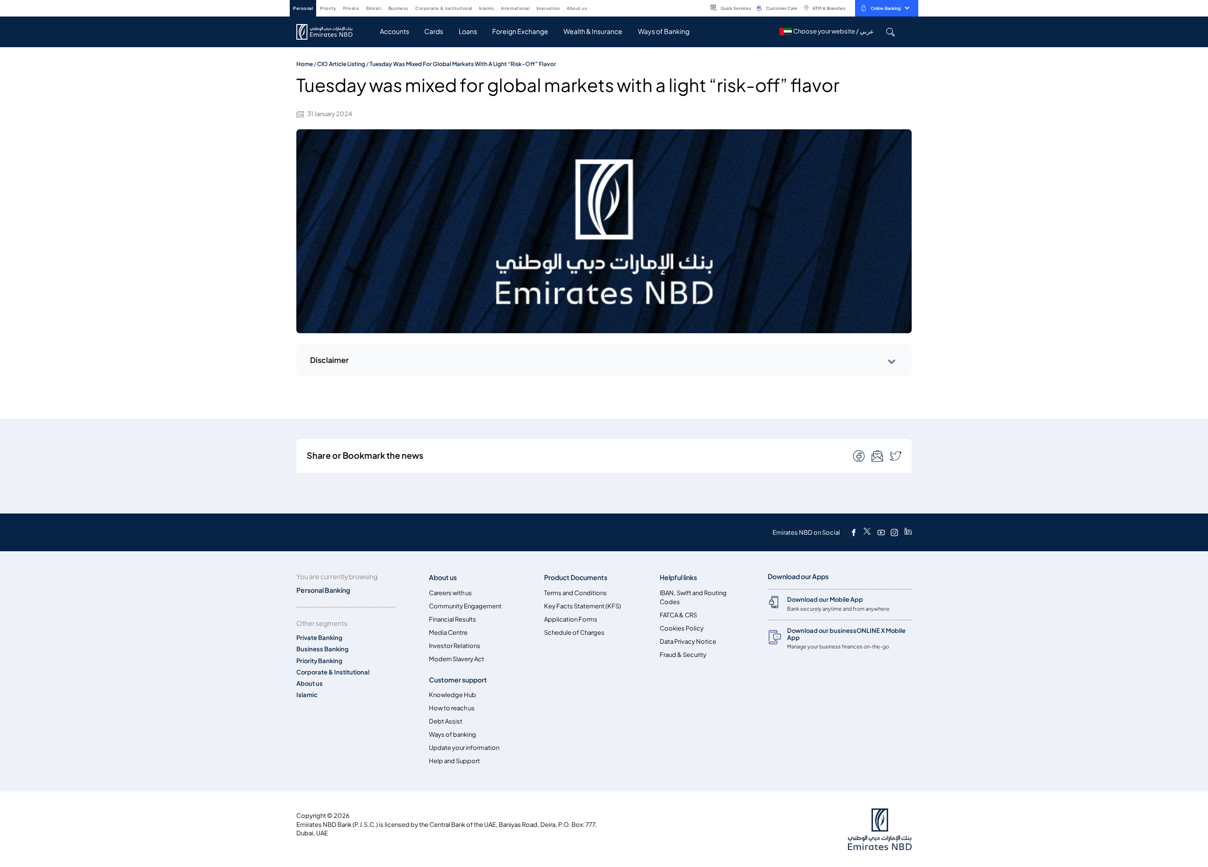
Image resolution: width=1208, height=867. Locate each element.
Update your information (464, 747)
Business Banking (322, 649)
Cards (433, 31)
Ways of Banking (663, 31)
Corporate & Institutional (332, 672)
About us (309, 683)
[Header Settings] (593, 7)
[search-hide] (890, 31)
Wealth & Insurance (592, 31)
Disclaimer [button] (329, 360)
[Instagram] (894, 532)
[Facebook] (853, 532)
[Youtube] (881, 532)
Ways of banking (452, 734)
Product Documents (575, 577)
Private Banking (319, 637)
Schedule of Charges (574, 632)
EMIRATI (374, 8)
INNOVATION (548, 8)
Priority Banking (319, 661)
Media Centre (448, 632)
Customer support (458, 680)
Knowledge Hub (452, 695)
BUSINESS (398, 8)
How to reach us (452, 708)
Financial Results (452, 619)
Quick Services (736, 8)
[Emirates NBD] (329, 32)
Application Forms (570, 619)
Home (304, 63)
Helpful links (678, 577)
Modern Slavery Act (456, 659)
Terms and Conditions (575, 593)
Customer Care (781, 8)
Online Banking (886, 8)
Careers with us (450, 593)
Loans (468, 31)
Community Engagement (465, 606)
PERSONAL (303, 8)
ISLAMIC (487, 8)
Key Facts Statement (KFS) (582, 606)
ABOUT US (577, 8)
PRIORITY (328, 8)
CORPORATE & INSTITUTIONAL (443, 8)
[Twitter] (867, 532)
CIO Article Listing (341, 63)
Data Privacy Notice (688, 641)
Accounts (394, 31)
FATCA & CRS (678, 615)
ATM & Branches (829, 8)
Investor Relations (454, 645)
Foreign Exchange (520, 31)
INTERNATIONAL (515, 8)
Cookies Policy (682, 628)
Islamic (307, 695)
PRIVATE (351, 8)
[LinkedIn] (908, 532)
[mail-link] (859, 455)
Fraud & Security (683, 654)
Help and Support (454, 761)
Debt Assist (445, 721)
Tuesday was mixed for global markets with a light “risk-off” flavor (462, 63)
